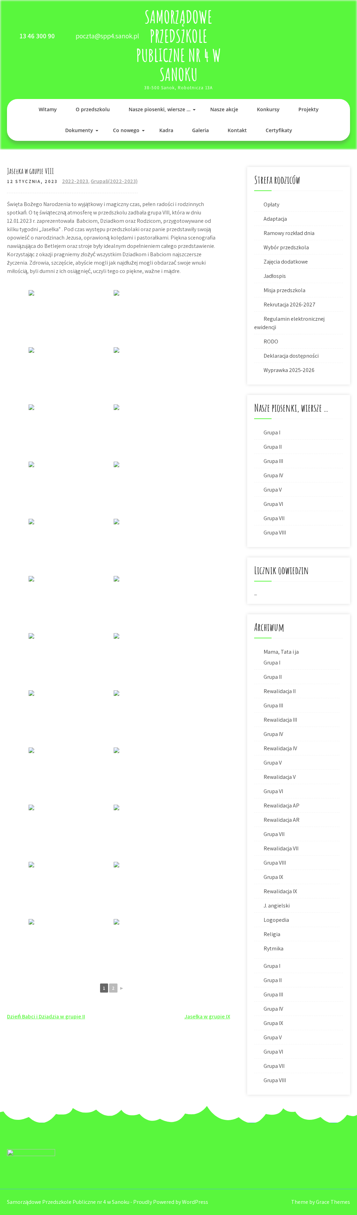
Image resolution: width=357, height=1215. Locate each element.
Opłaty (271, 204)
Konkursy (268, 109)
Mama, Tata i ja (281, 651)
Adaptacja (275, 218)
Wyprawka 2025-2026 (289, 370)
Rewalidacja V (280, 777)
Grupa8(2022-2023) (114, 181)
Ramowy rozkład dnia (289, 233)
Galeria (200, 130)
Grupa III (273, 461)
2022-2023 (75, 181)
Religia (272, 934)
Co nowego (126, 130)
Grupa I (272, 432)
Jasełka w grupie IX (207, 1016)
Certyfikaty (279, 130)
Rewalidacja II (280, 691)
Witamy (48, 109)
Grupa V (273, 489)
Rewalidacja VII (281, 848)
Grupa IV (273, 475)
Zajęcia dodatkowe (286, 261)
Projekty (308, 109)
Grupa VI (273, 504)
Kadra (166, 130)
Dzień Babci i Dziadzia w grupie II (46, 1016)
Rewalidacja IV (280, 748)
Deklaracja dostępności (291, 355)
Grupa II (273, 446)
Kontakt (237, 130)
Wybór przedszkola (286, 247)
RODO (271, 341)
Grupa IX (273, 877)
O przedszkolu (93, 109)
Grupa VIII (275, 532)
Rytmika (273, 948)
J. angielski (277, 905)
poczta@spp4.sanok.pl (107, 36)
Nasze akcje (224, 109)
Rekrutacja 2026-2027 (290, 304)
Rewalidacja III (280, 719)
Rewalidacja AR (281, 819)
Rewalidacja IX (280, 891)
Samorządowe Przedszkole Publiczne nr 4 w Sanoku (178, 45)
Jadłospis (275, 276)
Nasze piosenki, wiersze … (159, 109)
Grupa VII (274, 518)
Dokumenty (79, 130)
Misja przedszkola (284, 290)
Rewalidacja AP (281, 805)
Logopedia (276, 920)
